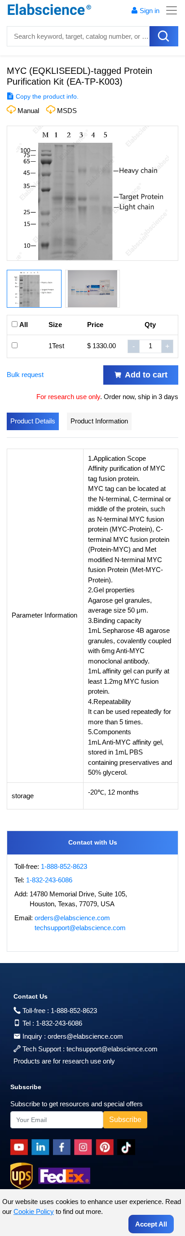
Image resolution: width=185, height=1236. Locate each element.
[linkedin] (42, 1147)
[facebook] (63, 1147)
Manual (28, 110)
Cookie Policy (33, 1211)
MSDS (67, 110)
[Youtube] (20, 1147)
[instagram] (85, 1147)
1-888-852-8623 (64, 866)
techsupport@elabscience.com (80, 928)
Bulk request (25, 374)
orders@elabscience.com (72, 918)
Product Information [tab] (99, 421)
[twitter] (127, 1147)
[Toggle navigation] (168, 10)
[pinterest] (106, 1147)
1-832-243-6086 (49, 880)
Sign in (149, 10)
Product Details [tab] (32, 421)
